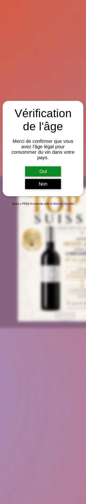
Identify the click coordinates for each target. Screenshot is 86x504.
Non (43, 184)
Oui (43, 171)
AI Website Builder (62, 203)
